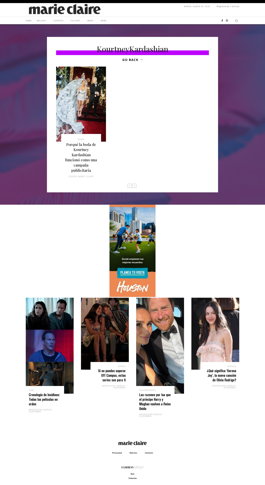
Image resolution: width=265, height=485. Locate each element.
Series (122, 366)
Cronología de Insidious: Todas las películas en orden (44, 399)
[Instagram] (227, 20)
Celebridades (147, 390)
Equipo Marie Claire (81, 176)
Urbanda (133, 478)
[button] (236, 21)
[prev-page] (129, 186)
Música (232, 366)
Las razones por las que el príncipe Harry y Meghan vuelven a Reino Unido (155, 401)
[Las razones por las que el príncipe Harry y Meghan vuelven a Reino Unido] (160, 346)
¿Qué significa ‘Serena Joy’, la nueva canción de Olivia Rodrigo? (221, 375)
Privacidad (117, 453)
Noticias (133, 453)
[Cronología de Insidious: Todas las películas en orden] (50, 346)
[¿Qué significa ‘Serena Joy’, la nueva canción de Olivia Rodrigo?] (215, 334)
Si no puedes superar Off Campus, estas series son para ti (112, 375)
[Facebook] (222, 20)
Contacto (149, 453)
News (81, 139)
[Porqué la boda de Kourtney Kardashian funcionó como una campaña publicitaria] (81, 104)
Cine (31, 390)
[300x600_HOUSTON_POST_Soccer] (132, 296)
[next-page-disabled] (134, 186)
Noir (132, 474)
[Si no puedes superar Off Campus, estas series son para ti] (105, 334)
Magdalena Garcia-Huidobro (40, 410)
